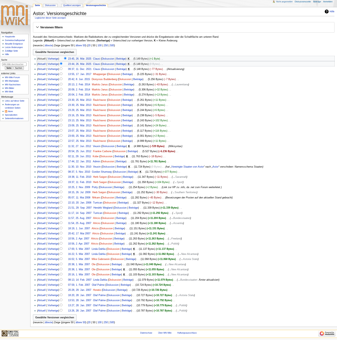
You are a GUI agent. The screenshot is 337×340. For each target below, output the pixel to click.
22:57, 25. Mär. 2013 (79, 141)
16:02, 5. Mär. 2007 (79, 259)
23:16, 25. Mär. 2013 (79, 115)
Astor (215, 166)
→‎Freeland (175, 238)
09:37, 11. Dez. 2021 (79, 69)
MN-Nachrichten (12, 84)
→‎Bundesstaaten (180, 218)
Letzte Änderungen (14, 47)
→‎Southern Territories (184, 192)
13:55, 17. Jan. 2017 (79, 74)
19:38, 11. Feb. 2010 (79, 177)
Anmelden (328, 1)
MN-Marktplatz (12, 81)
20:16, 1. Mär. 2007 (79, 274)
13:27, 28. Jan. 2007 (79, 305)
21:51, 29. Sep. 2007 (80, 207)
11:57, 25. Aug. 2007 (79, 218)
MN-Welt (9, 91)
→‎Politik (173, 243)
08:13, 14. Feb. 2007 (79, 279)
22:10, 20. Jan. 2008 (79, 202)
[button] (183, 27)
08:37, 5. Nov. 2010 (79, 171)
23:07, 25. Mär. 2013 (79, 130)
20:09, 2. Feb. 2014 (79, 89)
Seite (37, 5)
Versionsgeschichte (96, 5)
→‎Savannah (179, 177)
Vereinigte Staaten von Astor (187, 166)
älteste (48, 45)
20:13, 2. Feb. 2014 (79, 84)
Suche (4, 60)
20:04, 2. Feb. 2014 (79, 94)
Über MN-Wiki (164, 333)
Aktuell (42, 64)
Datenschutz (146, 333)
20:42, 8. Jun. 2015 (79, 79)
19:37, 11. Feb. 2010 (79, 182)
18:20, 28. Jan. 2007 (79, 295)
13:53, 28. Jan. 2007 (79, 300)
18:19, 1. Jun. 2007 (79, 228)
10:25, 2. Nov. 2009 (79, 187)
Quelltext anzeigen (72, 5)
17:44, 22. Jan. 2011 (79, 161)
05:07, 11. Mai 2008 (79, 197)
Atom (10, 111)
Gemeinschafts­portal (15, 40)
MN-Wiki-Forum (12, 77)
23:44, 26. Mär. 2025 (79, 64)
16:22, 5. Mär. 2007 (79, 254)
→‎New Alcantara (188, 254)
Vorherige (53, 58)
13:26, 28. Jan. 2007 (79, 310)
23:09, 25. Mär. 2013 (79, 125)
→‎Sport (178, 182)
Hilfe (332, 11)
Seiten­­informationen (14, 118)
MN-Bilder (9, 88)
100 (100, 45)
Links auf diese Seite (14, 101)
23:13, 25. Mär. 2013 (79, 120)
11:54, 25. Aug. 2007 (79, 223)
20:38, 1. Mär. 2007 (79, 264)
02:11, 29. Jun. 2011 (79, 156)
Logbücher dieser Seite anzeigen (50, 18)
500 (112, 45)
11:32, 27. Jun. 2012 (79, 146)
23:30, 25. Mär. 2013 (79, 100)
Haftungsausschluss (187, 333)
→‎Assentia (177, 223)
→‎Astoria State (189, 259)
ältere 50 (80, 45)
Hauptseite (10, 36)
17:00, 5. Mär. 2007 (79, 249)
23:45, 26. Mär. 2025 (79, 58)
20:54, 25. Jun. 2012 (79, 151)
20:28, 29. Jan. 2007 (79, 290)
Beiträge (121, 58)
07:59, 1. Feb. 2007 (79, 285)
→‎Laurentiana (180, 84)
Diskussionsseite (303, 1)
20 (89, 45)
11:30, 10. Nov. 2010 (79, 166)
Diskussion (108, 58)
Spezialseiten (11, 115)
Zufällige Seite (11, 51)
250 (106, 45)
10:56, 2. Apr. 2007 (78, 238)
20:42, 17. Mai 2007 (79, 233)
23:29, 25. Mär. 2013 (79, 110)
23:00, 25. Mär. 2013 (79, 136)
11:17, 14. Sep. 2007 (79, 213)
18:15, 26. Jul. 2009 (79, 192)
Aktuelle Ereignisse (14, 44)
